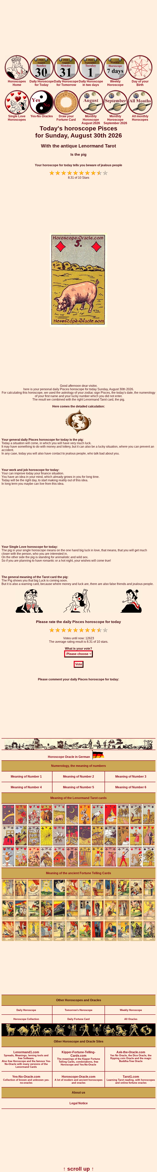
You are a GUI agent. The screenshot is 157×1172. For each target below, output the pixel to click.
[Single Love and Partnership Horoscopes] (17, 113)
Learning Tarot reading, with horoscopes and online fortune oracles (131, 1079)
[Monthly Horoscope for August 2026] (90, 113)
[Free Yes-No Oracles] (41, 113)
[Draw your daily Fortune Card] (66, 113)
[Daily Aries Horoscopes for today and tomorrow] (11, 1035)
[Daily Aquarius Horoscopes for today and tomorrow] (134, 1035)
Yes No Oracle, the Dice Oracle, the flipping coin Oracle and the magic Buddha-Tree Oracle (130, 1057)
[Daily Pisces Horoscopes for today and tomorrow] (146, 1035)
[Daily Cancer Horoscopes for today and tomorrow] (48, 1035)
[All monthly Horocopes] (140, 113)
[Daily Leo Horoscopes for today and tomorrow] (60, 1035)
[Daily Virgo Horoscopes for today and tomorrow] (72, 1035)
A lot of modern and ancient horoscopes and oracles (78, 1079)
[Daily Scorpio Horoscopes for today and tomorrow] (97, 1035)
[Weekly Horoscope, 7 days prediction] (115, 78)
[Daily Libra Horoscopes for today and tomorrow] (84, 1035)
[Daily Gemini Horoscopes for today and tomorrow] (35, 1035)
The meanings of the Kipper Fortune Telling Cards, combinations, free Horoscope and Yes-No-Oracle (78, 1058)
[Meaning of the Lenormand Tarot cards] (78, 866)
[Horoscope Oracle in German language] (98, 758)
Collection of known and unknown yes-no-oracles (26, 1079)
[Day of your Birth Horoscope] (140, 78)
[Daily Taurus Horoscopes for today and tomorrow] (23, 1035)
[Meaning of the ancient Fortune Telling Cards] (78, 940)
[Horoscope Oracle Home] (17, 78)
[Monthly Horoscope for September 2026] (115, 113)
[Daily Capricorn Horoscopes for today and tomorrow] (121, 1035)
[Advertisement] (78, 28)
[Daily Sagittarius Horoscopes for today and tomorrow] (109, 1035)
